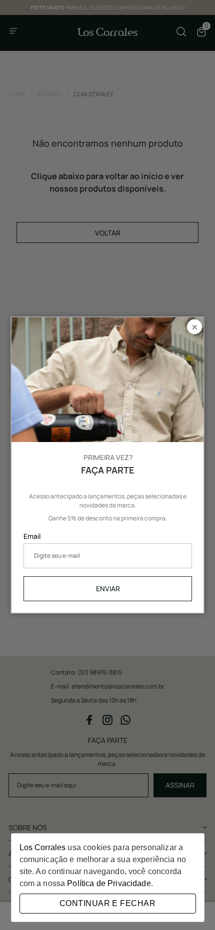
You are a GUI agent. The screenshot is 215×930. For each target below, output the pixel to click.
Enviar (108, 588)
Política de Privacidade (108, 883)
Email (32, 535)
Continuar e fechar (108, 903)
